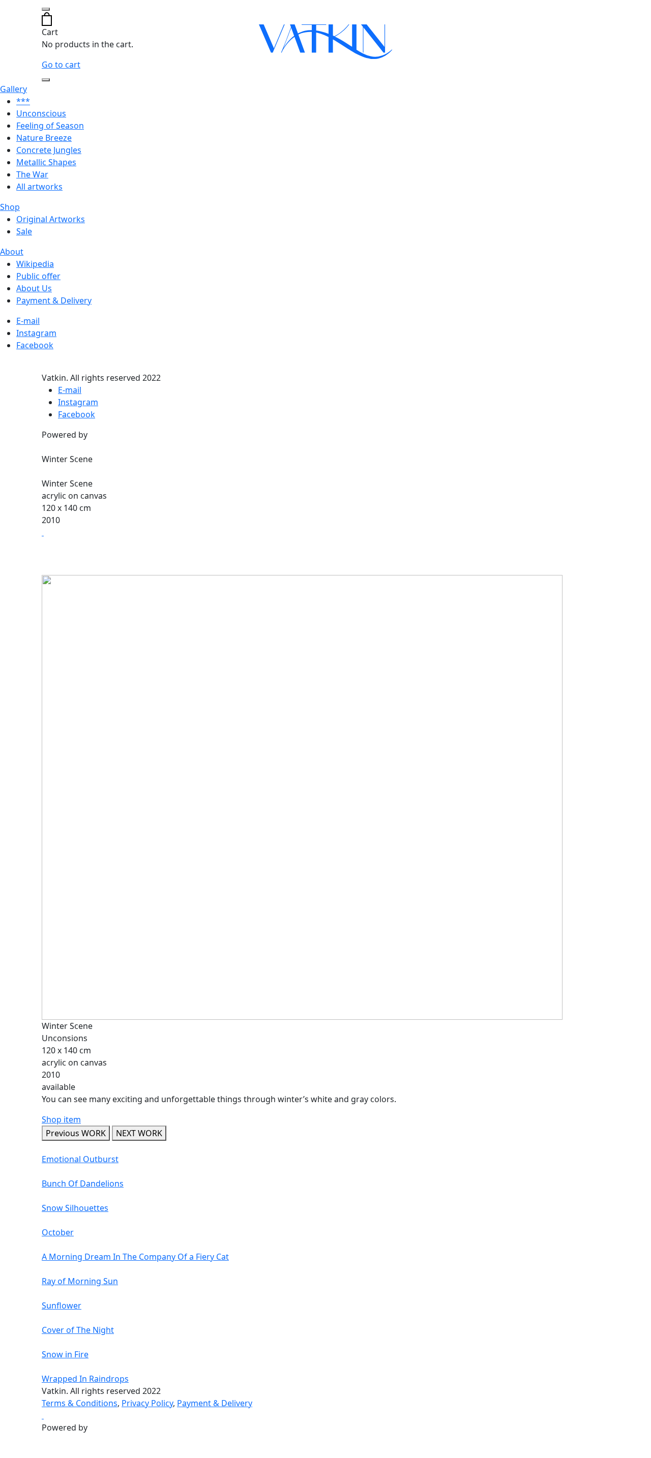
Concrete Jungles (48, 150)
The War (32, 174)
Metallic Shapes (46, 162)
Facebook (34, 345)
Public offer (38, 276)
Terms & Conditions (79, 1403)
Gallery (13, 89)
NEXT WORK (139, 1133)
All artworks (39, 186)
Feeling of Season (50, 125)
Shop (10, 206)
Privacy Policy (147, 1403)
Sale (24, 231)
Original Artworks (50, 219)
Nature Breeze (44, 137)
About (11, 251)
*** (23, 101)
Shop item (61, 1119)
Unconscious (41, 113)
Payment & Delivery (54, 300)
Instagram (36, 333)
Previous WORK (76, 1133)
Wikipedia (35, 263)
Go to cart (61, 64)
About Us (34, 288)
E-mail (28, 320)
